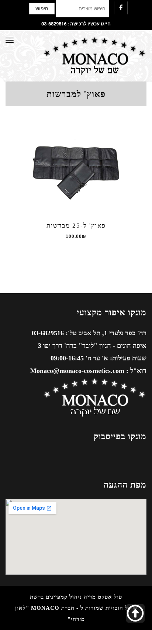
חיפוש (41, 8)
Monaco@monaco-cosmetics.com (77, 370)
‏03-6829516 (53, 24)
